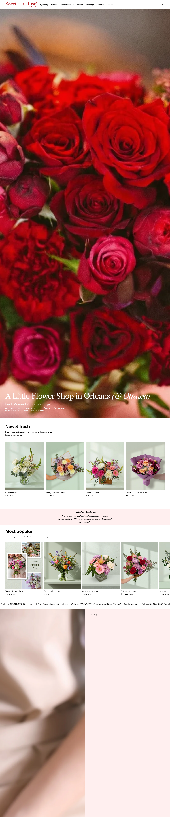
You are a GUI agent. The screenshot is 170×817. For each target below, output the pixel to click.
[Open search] (162, 5)
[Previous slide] (9, 466)
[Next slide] (40, 466)
